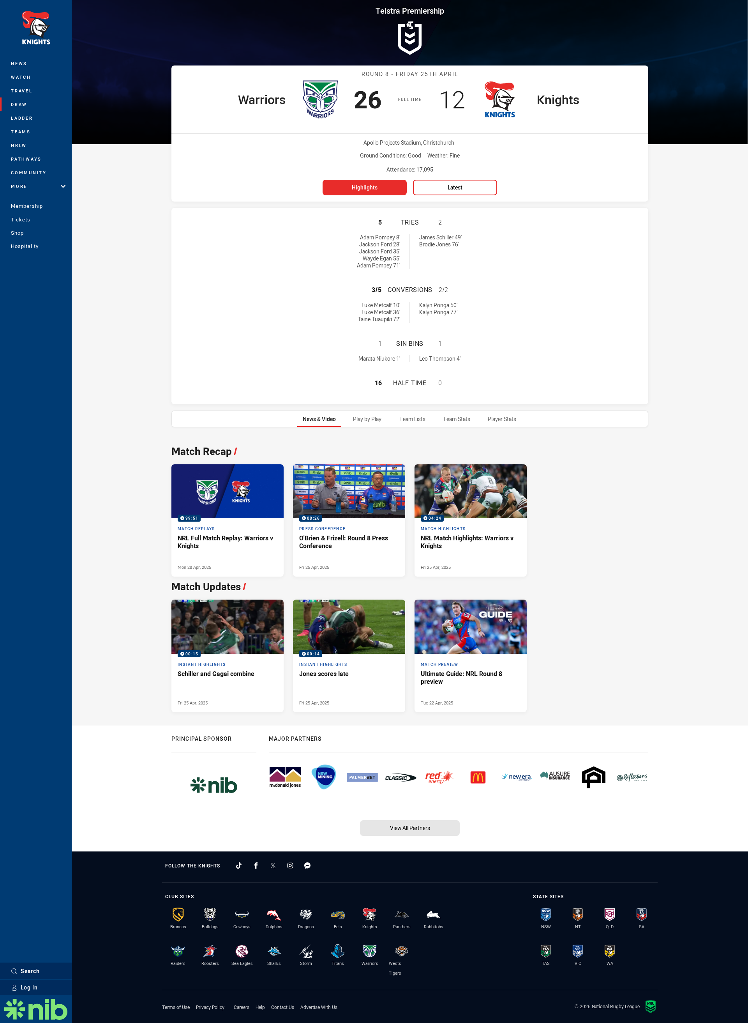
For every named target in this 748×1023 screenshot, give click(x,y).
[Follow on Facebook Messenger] (307, 865)
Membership (27, 205)
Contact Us (282, 1007)
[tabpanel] (410, 576)
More (19, 186)
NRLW (19, 145)
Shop (17, 232)
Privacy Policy (210, 1007)
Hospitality (25, 246)
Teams (21, 132)
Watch (21, 77)
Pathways (26, 159)
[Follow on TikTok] (239, 865)
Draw (19, 104)
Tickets (20, 219)
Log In (29, 987)
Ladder (22, 118)
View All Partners (410, 828)
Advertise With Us (318, 1007)
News (19, 63)
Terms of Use (176, 1007)
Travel (22, 91)
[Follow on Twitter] (273, 865)
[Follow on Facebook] (256, 865)
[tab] (319, 419)
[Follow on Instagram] (290, 865)
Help (260, 1007)
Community (29, 172)
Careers (241, 1007)
